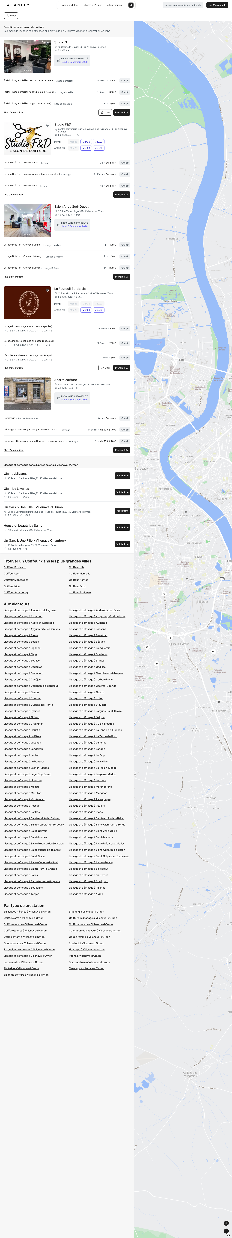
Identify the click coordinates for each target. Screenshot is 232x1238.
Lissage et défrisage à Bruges (86, 660)
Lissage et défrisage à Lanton (21, 755)
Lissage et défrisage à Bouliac (22, 660)
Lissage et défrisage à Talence (87, 887)
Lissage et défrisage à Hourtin (22, 730)
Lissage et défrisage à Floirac (21, 717)
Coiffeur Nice (12, 586)
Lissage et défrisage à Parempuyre (89, 799)
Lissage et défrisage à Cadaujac (23, 666)
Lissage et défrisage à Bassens (87, 629)
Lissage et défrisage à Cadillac (87, 666)
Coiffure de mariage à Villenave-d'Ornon (93, 917)
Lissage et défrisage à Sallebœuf (88, 868)
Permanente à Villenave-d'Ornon (23, 962)
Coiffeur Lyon (12, 573)
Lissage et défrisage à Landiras (87, 742)
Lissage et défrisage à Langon (87, 748)
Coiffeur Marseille (79, 573)
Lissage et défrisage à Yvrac (86, 894)
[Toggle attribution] (228, 1235)
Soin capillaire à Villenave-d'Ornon (89, 962)
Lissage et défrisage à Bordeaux (88, 654)
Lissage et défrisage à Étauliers (88, 704)
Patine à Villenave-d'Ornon (85, 955)
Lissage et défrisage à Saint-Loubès (25, 837)
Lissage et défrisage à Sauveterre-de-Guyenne (32, 881)
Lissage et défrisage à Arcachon (23, 616)
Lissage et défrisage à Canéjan (22, 679)
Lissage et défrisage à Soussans (23, 887)
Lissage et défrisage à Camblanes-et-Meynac (96, 673)
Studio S (60, 42)
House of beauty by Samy (23, 525)
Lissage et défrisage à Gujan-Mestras (91, 723)
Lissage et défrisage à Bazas (21, 635)
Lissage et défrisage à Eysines (22, 711)
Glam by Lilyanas (16, 489)
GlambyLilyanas (15, 474)
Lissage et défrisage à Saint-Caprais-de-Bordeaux (34, 824)
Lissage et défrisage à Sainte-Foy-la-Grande (30, 868)
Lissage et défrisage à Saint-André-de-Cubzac (32, 818)
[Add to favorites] (47, 44)
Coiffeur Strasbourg (16, 592)
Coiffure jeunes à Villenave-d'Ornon (25, 930)
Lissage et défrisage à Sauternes (88, 875)
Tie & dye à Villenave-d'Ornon (21, 968)
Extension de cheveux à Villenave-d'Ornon (29, 949)
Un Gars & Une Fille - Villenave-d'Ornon (33, 507)
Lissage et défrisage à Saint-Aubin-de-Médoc (96, 818)
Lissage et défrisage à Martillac (22, 793)
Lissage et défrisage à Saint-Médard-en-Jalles (97, 843)
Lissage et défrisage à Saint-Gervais (25, 830)
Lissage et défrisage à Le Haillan (88, 761)
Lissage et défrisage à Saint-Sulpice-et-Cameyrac (99, 856)
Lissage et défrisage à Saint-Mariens (91, 837)
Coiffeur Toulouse (80, 592)
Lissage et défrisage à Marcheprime (90, 786)
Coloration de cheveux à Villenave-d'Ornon (95, 930)
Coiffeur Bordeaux (15, 567)
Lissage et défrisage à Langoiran (23, 748)
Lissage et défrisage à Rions (86, 812)
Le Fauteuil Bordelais (70, 289)
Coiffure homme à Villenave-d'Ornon (91, 924)
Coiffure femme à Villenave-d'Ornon (25, 924)
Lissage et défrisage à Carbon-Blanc (91, 679)
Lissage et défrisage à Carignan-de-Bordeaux (31, 685)
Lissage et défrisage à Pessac (21, 805)
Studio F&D (62, 124)
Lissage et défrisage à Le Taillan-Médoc (92, 767)
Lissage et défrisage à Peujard (87, 805)
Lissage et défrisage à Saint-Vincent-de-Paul (31, 862)
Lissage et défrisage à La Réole (22, 736)
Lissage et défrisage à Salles (21, 875)
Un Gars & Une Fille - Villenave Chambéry (35, 540)
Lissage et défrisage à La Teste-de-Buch (93, 736)
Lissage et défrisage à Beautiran (88, 635)
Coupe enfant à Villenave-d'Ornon (24, 936)
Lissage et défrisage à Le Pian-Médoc (26, 767)
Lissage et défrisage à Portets (22, 812)
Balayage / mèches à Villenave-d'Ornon (27, 911)
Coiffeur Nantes (78, 579)
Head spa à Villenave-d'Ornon (87, 949)
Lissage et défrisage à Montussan (24, 799)
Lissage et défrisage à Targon (21, 894)
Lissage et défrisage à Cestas (86, 692)
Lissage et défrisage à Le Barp (87, 755)
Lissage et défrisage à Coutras (22, 698)
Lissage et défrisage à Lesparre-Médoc (92, 774)
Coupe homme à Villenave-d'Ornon (25, 943)
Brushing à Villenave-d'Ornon (86, 911)
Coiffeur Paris (77, 586)
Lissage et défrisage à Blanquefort (89, 648)
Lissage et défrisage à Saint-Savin (24, 856)
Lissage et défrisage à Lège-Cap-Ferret (27, 774)
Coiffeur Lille (76, 567)
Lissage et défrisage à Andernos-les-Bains (94, 610)
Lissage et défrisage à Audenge (88, 622)
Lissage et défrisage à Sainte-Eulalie (91, 862)
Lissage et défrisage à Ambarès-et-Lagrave (30, 610)
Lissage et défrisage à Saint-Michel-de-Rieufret (32, 849)
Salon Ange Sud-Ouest (71, 206)
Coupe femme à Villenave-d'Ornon (89, 936)
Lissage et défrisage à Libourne (23, 780)
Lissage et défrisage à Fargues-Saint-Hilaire (95, 711)
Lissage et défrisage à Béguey (87, 641)
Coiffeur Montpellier (16, 579)
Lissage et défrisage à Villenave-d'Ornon (28, 955)
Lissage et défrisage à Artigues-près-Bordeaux (97, 616)
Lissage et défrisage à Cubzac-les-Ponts (28, 704)
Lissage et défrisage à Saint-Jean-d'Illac (93, 830)
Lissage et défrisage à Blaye (20, 654)
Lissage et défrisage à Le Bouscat (24, 761)
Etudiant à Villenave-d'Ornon (86, 943)
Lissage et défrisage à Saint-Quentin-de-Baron (97, 849)
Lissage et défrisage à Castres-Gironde (92, 685)
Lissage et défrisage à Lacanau (22, 742)
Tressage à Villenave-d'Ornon (86, 968)
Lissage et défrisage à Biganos (22, 648)
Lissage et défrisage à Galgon (87, 717)
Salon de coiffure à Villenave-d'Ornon (26, 974)
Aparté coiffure (65, 380)
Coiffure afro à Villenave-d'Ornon (24, 917)
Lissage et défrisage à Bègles (21, 641)
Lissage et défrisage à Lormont (87, 780)
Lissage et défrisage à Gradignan (23, 723)
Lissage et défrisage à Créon (86, 698)
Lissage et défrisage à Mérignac (88, 793)
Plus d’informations (14, 112)
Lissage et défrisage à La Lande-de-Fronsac (95, 730)
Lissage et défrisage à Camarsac (23, 673)
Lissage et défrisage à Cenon (21, 692)
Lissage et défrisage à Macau (21, 786)
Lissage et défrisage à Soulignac (88, 881)
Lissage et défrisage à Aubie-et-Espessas (29, 622)
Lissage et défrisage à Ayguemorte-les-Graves (32, 629)
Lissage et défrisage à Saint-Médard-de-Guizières (34, 843)
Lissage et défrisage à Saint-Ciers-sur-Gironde (97, 824)
